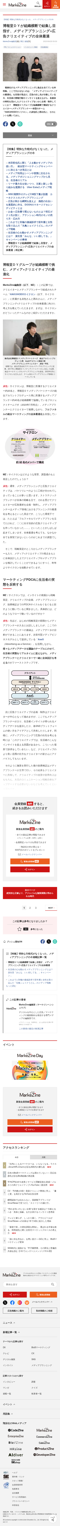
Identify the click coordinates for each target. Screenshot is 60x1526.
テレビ (6, 1353)
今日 (16, 1157)
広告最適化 (44, 47)
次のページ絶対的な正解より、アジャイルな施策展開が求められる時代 (30, 892)
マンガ (6, 1387)
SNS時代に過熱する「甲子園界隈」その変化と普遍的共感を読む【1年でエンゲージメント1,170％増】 (32, 1249)
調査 (33, 1381)
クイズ (34, 1387)
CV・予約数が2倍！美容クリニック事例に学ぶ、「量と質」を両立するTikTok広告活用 (32, 1192)
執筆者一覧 (36, 1393)
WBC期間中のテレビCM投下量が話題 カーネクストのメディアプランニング (29, 195)
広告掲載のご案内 (16, 1310)
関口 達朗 (24, 41)
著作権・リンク (18, 1476)
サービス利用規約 (19, 1497)
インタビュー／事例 (30, 47)
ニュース (7, 1322)
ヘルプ (14, 1472)
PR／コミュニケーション (12, 47)
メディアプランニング (41, 1365)
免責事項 (15, 1488)
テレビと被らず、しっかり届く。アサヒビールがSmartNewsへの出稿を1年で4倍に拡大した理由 (30, 1219)
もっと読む (11, 985)
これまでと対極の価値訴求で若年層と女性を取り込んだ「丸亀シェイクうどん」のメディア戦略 (29, 225)
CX (32, 1353)
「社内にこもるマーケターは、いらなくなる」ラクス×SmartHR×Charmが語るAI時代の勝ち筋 (32, 1165)
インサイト (8, 1365)
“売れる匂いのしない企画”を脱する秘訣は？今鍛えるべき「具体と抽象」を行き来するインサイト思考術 (32, 1210)
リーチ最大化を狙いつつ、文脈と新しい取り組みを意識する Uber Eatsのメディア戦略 (29, 187)
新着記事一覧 (10, 1332)
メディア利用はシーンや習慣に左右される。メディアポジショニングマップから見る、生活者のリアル (28, 176)
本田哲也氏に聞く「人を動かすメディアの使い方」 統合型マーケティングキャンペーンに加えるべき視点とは (29, 166)
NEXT (50, 907)
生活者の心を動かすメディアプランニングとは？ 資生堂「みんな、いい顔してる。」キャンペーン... (31, 972)
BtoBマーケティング (40, 1347)
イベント (7, 1404)
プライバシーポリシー (21, 1501)
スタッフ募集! (17, 1480)
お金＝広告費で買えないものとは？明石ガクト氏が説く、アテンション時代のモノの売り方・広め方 (29, 215)
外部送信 (15, 1505)
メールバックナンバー (32, 854)
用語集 (6, 1413)
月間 (43, 1157)
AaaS (41, 639)
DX (4, 1347)
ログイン (31, 869)
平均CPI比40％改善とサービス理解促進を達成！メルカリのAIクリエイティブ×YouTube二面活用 (32, 1183)
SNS (33, 1359)
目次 (30, 135)
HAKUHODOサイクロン (23, 294)
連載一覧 (7, 1393)
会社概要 (15, 1493)
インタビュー (9, 1381)
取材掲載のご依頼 (44, 1310)
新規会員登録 (31, 861)
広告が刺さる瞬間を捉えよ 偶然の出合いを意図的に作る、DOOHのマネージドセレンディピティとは (29, 204)
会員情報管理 (17, 1484)
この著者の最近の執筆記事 (31, 1028)
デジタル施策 (9, 1359)
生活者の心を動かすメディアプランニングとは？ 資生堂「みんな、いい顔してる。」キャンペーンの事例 (29, 236)
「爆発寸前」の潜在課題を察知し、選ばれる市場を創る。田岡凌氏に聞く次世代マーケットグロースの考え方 (32, 1229)
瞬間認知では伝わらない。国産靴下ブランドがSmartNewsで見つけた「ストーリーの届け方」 (29, 1201)
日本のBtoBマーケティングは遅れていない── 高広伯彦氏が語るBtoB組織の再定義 (32, 1174)
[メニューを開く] (4, 4)
